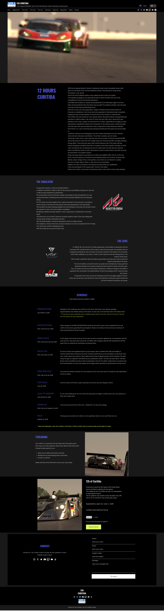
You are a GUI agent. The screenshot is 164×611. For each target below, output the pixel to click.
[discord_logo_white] (147, 10)
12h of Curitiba (93, 481)
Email (94, 546)
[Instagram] (138, 10)
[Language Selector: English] (153, 5)
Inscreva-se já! (93, 527)
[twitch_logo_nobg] (150, 10)
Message (95, 560)
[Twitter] (144, 10)
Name (94, 538)
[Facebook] (141, 10)
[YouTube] (153, 10)
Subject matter (97, 553)
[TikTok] (155, 10)
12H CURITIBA (22, 3)
